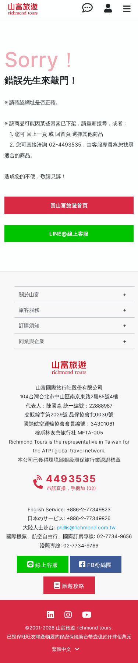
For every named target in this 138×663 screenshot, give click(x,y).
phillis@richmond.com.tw (86, 527)
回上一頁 (36, 134)
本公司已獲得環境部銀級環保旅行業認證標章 (69, 460)
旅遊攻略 (72, 586)
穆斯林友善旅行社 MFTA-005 (69, 432)
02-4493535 (65, 144)
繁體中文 (62, 649)
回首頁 (63, 134)
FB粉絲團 (99, 565)
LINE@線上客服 (69, 233)
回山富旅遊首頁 (69, 205)
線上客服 (45, 565)
